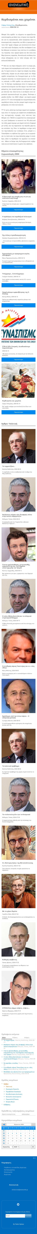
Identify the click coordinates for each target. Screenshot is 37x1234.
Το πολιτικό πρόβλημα (10, 766)
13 (20, 1135)
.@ (20, 1190)
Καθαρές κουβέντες (9, 960)
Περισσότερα (18, 210)
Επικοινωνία (8, 1172)
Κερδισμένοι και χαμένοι (11, 401)
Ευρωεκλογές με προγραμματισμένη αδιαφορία (15, 254)
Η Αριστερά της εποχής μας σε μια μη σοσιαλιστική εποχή (16, 197)
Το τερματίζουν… (8, 466)
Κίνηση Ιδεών (10, 1102)
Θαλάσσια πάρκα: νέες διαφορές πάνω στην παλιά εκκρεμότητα (17, 515)
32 (3, 1133)
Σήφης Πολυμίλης (8, 25)
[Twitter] (18, 1204)
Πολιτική (9, 1086)
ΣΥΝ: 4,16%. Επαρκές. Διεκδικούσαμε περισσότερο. (16, 347)
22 (29, 1138)
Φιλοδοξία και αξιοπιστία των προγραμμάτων (19, 1072)
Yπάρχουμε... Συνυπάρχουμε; (13, 274)
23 (33, 1138)
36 (3, 1143)
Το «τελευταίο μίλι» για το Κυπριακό (16, 814)
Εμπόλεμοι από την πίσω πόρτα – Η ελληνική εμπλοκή (15, 717)
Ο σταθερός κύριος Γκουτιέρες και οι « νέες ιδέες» (18, 667)
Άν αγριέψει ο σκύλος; (19, 1064)
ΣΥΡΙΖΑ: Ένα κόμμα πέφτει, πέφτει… (16, 1008)
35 (3, 1141)
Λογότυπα (7, 1174)
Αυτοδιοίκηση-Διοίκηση (14, 1094)
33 (3, 1136)
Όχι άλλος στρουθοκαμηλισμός (14, 235)
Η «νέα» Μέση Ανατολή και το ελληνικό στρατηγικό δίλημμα (16, 617)
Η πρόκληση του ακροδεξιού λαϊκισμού (17, 217)
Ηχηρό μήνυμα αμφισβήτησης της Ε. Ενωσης (15, 293)
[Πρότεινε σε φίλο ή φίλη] (34, 31)
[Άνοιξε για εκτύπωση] (31, 31)
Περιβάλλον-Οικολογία (13, 1091)
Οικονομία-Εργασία (12, 1089)
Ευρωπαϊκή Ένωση (12, 1099)
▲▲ (34, 1158)
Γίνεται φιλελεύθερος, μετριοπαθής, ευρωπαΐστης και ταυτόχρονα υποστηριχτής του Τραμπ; (16, 566)
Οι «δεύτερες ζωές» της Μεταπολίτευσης (17, 863)
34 (3, 1138)
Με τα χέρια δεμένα (9, 911)
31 (3, 1131)
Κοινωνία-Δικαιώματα (13, 1097)
